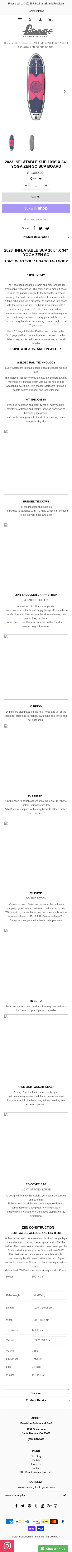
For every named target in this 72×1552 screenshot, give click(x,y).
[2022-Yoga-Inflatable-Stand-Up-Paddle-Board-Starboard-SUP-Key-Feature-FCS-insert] (36, 787)
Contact (36, 1468)
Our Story (36, 1456)
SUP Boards (22, 43)
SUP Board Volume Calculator (36, 1472)
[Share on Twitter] (40, 228)
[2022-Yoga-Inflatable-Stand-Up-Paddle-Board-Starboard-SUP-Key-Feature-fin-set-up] (36, 993)
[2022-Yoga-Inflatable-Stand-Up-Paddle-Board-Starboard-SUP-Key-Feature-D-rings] (36, 698)
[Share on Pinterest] (47, 228)
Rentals (36, 1460)
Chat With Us (54, 1548)
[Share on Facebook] (34, 228)
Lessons (36, 1464)
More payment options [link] (36, 219)
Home (7, 43)
